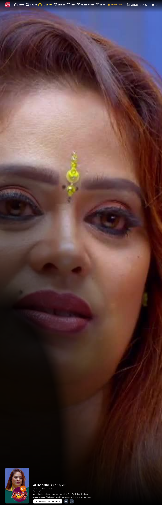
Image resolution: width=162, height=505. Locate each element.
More (89, 497)
